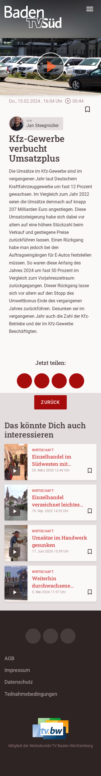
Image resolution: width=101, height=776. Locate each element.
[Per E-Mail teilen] (76, 380)
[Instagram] (50, 636)
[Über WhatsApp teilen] (59, 380)
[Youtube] (67, 636)
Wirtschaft (43, 450)
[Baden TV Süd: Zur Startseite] (32, 17)
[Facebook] (33, 636)
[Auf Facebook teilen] (24, 380)
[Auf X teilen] (41, 380)
